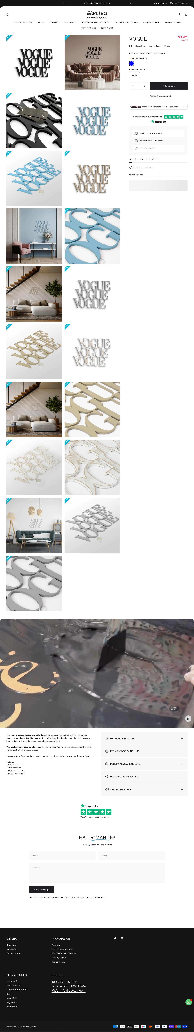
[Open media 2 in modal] (92, 62)
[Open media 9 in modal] (34, 294)
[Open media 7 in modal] (34, 236)
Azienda (56, 945)
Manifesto (11, 949)
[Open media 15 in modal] (34, 467)
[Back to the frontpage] (130, 46)
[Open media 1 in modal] (34, 62)
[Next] (130, 3)
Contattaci (11, 981)
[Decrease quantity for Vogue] (132, 86)
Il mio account (13, 985)
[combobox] (160, 3)
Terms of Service (93, 897)
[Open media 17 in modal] (34, 525)
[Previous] (64, 3)
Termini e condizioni (62, 949)
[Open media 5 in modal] (34, 178)
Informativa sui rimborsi (64, 953)
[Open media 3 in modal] (34, 120)
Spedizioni (11, 998)
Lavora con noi (13, 953)
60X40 (134, 75)
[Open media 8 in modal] (92, 236)
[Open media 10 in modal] (92, 294)
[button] (188, 718)
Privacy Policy (77, 897)
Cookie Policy (58, 962)
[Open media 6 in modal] (92, 178)
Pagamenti (11, 1002)
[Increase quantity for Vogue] (145, 86)
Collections (141, 46)
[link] (64, 982)
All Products (155, 46)
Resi (8, 994)
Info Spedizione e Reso (142, 167)
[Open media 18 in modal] (92, 525)
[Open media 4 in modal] (92, 120)
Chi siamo (11, 945)
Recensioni (11, 1006)
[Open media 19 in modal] (34, 583)
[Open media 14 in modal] (92, 409)
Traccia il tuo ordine (16, 989)
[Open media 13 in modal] (34, 409)
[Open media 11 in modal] (34, 351)
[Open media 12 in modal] (92, 351)
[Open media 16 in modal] (92, 467)
